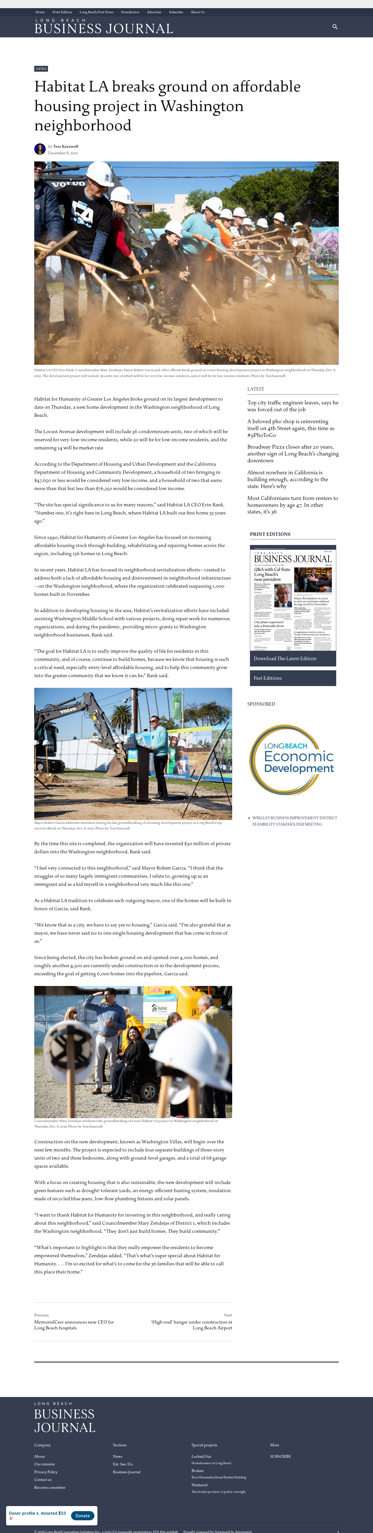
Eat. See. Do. (123, 1464)
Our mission (44, 1464)
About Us (198, 12)
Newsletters (130, 12)
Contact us (43, 1479)
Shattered (219, 1488)
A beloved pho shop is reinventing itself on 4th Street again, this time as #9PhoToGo (290, 428)
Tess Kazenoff (65, 146)
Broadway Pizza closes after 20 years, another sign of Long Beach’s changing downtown (293, 454)
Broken (219, 1474)
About (39, 1456)
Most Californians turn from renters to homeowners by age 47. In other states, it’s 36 (292, 505)
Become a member (49, 1487)
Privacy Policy (46, 1472)
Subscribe (176, 12)
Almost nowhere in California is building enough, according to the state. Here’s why (287, 479)
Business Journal (126, 1472)
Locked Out (211, 1459)
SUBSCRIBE (280, 1456)
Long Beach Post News (96, 12)
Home (40, 12)
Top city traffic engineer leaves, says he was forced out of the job (292, 406)
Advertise (154, 12)
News (41, 69)
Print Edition (62, 12)
